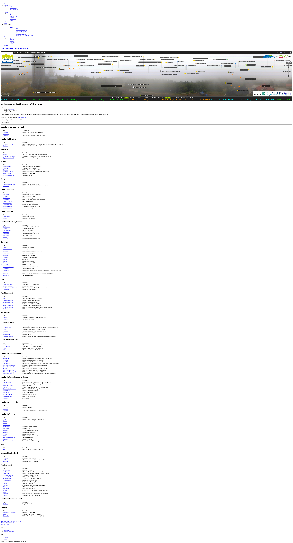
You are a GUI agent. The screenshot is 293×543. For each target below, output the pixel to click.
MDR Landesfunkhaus (8, 175)
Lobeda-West (6, 289)
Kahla (4, 348)
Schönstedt (5, 461)
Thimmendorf (6, 334)
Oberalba (5, 483)
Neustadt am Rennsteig (8, 267)
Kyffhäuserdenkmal (8, 305)
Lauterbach (5, 481)
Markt (4, 514)
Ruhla (4, 487)
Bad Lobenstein (7, 327)
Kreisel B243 (6, 319)
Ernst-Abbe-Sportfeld (8, 286)
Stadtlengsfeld (6, 488)
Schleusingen (6, 235)
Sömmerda (5, 409)
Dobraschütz (6, 134)
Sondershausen (6, 308)
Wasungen (5, 398)
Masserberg (6, 232)
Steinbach (5, 146)
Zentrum (5, 317)
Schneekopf (6, 275)
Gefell (4, 329)
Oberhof (5, 387)
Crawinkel (5, 196)
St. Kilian (5, 238)
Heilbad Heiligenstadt (8, 144)
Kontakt (6, 537)
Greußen (5, 303)
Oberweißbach (6, 363)
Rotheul (5, 434)
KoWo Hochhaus (7, 173)
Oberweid (5, 485)
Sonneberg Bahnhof (8, 441)
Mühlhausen (6, 459)
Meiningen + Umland (8, 385)
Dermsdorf (5, 407)
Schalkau (5, 435)
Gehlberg (5, 255)
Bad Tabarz (6, 194)
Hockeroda (5, 360)
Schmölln (5, 135)
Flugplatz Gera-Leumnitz (9, 184)
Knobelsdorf (6, 361)
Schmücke (5, 273)
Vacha (4, 492)
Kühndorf (5, 384)
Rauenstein (5, 430)
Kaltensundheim (7, 478)
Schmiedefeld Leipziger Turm (10, 370)
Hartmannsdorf (6, 346)
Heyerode (5, 458)
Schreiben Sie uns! (22, 117)
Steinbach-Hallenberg (8, 394)
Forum (5, 539)
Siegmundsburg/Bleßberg (9, 437)
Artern (4, 298)
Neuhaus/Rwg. (6, 425)
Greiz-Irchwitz (6, 216)
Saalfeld (5, 368)
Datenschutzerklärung (9, 531)
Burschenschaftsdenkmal (9, 156)
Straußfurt (5, 410)
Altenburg (5, 132)
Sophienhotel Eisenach (8, 158)
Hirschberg (5, 331)
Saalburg (5, 332)
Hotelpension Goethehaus (9, 512)
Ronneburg (5, 218)
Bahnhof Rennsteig (7, 249)
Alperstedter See (7, 166)
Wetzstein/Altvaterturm (8, 373)
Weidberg (5, 493)
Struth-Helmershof (7, 396)
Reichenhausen (6, 390)
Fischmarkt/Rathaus (8, 171)
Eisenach (5, 154)
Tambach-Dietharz (7, 208)
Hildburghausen (7, 230)
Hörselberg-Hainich (8, 475)
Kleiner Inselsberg (7, 206)
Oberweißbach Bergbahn (9, 365)
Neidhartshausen (7, 480)
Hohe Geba (6, 473)
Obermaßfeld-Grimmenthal (9, 389)
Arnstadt (5, 247)
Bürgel (4, 344)
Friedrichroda (6, 198)
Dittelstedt (5, 168)
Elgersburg (5, 251)
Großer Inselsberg (7, 201)
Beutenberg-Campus (8, 284)
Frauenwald (6, 253)
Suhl (4, 449)
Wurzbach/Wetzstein (8, 336)
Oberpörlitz (6, 268)
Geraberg (5, 257)
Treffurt (5, 490)
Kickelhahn (6, 265)
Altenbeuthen (6, 358)
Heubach (5, 228)
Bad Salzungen (6, 470)
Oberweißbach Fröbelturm (9, 366)
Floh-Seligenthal (7, 382)
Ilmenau (5, 259)
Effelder (5, 419)
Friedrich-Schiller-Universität (10, 287)
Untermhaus (6, 186)
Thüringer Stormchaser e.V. (7, 522)
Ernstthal (5, 421)
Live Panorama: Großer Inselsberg (14, 48)
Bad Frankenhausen (8, 300)
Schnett (5, 237)
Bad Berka (5, 504)
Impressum (6, 530)
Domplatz (5, 170)
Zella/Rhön (5, 495)
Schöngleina (6, 349)
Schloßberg (6, 270)
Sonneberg (5, 439)
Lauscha (5, 423)
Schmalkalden (6, 392)
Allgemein (11, 109)
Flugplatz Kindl (7, 476)
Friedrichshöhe (6, 227)
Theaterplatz (6, 516)
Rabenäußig (6, 428)
